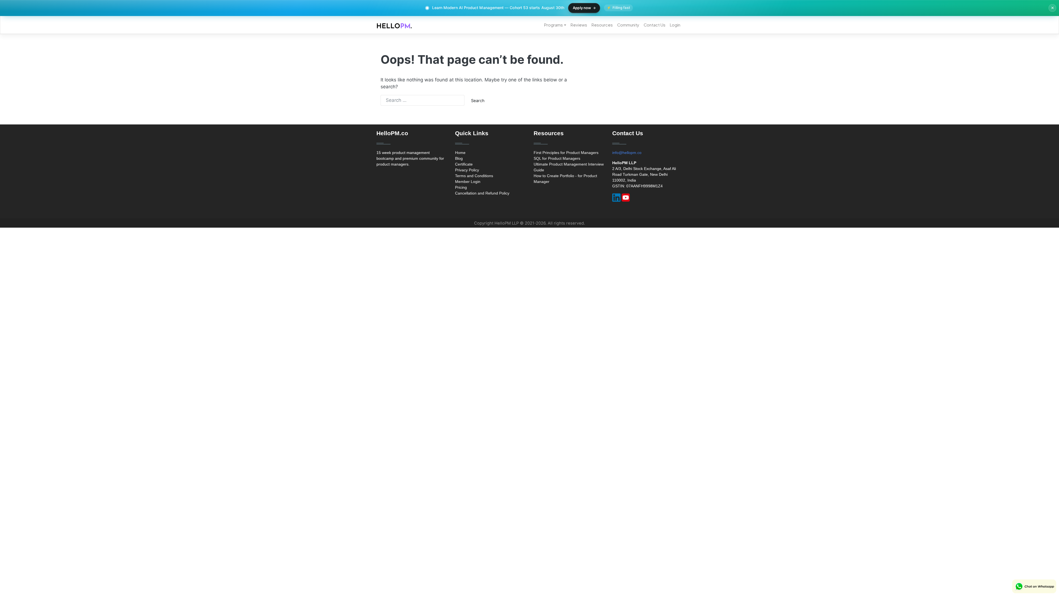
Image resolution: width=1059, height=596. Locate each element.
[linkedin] (616, 197)
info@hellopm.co (626, 152)
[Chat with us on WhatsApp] (1034, 586)
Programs (553, 24)
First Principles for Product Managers (566, 152)
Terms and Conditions (474, 176)
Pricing (461, 187)
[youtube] (626, 197)
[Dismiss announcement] (1052, 8)
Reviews (579, 24)
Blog (459, 158)
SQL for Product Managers (557, 158)
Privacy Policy (467, 170)
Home (460, 152)
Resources (602, 24)
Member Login (467, 181)
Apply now (582, 8)
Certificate (464, 164)
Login (675, 24)
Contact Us (654, 24)
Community (628, 24)
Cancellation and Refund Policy (482, 193)
